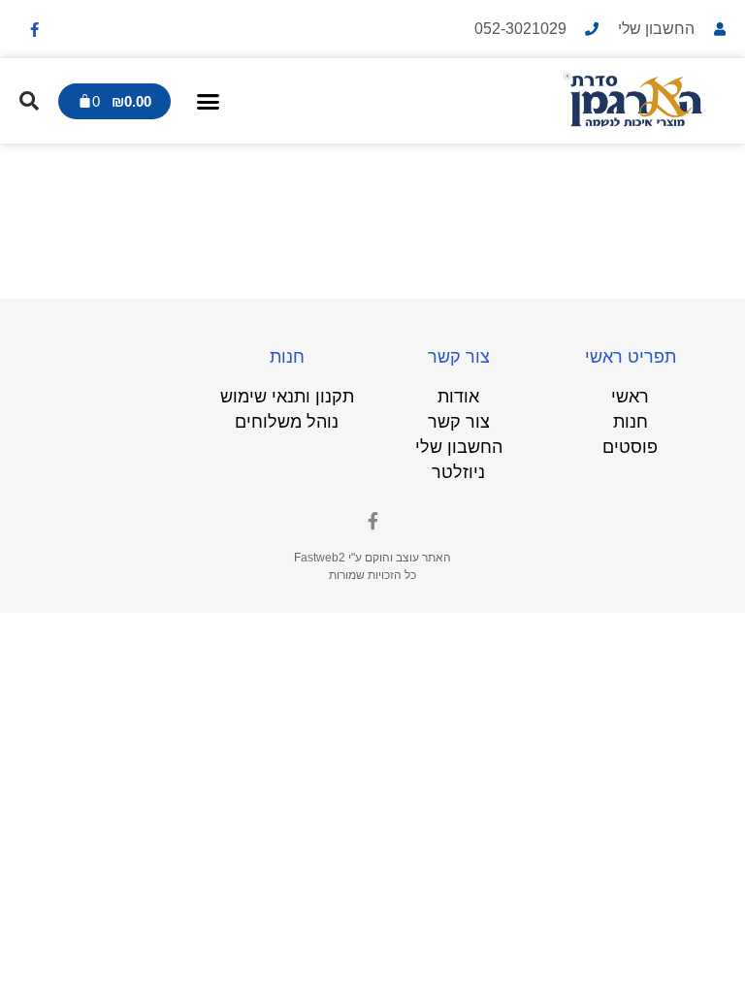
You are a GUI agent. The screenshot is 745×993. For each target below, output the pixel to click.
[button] (208, 100)
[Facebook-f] (34, 29)
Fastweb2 (319, 557)
